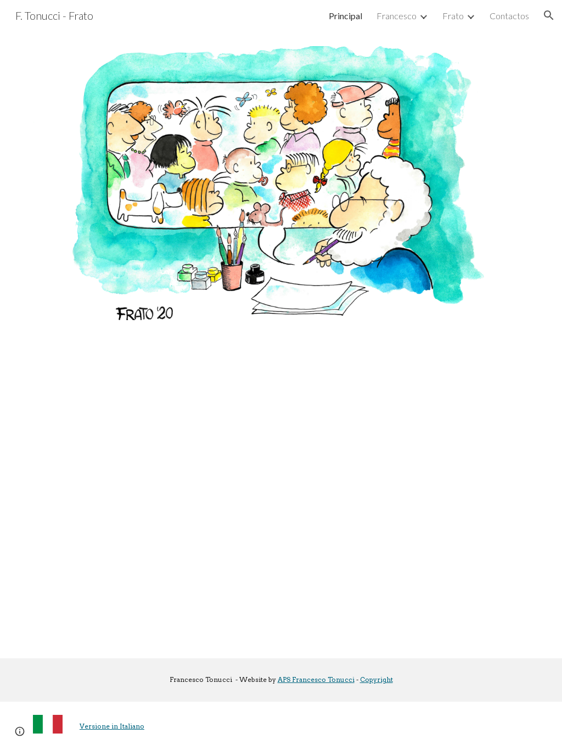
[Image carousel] (281, 183)
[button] (549, 15)
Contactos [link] (509, 15)
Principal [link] (345, 15)
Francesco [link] (396, 15)
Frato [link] (453, 15)
